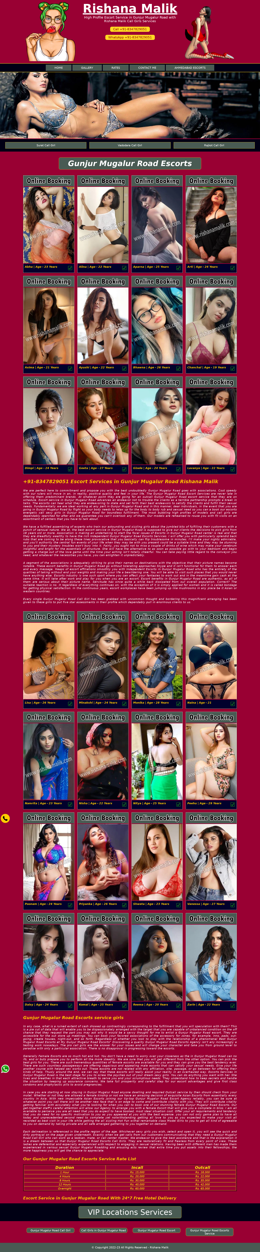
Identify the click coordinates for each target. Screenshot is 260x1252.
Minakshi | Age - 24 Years (98, 702)
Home (58, 67)
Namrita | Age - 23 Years (43, 803)
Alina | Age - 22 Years (95, 266)
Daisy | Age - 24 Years (41, 1004)
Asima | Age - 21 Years (42, 367)
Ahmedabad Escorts (190, 67)
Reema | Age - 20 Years (150, 1004)
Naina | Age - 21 (199, 702)
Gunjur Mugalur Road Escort (156, 1230)
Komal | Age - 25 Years (96, 1004)
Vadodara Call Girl (130, 145)
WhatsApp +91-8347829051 (130, 37)
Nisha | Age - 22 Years (95, 803)
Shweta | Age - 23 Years (151, 903)
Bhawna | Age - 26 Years (151, 367)
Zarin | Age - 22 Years (203, 1004)
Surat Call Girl (46, 145)
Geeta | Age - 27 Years (96, 468)
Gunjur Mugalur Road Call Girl (50, 1230)
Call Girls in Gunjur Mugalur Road (103, 1230)
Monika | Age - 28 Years (151, 702)
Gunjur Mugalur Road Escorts (130, 163)
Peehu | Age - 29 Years (204, 803)
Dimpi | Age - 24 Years (41, 468)
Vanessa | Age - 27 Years (206, 903)
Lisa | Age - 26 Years (40, 702)
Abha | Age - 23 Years (41, 266)
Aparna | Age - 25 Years (151, 266)
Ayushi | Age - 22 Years (96, 367)
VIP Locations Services (130, 1212)
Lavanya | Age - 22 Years (206, 468)
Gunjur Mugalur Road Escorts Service (209, 1232)
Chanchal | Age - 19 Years (206, 367)
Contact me (147, 67)
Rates (115, 67)
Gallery (87, 67)
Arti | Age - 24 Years (202, 266)
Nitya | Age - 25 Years (149, 803)
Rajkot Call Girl (214, 145)
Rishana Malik (130, 9)
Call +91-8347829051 (130, 29)
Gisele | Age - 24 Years (150, 468)
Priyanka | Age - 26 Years (98, 903)
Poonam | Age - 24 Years (43, 903)
